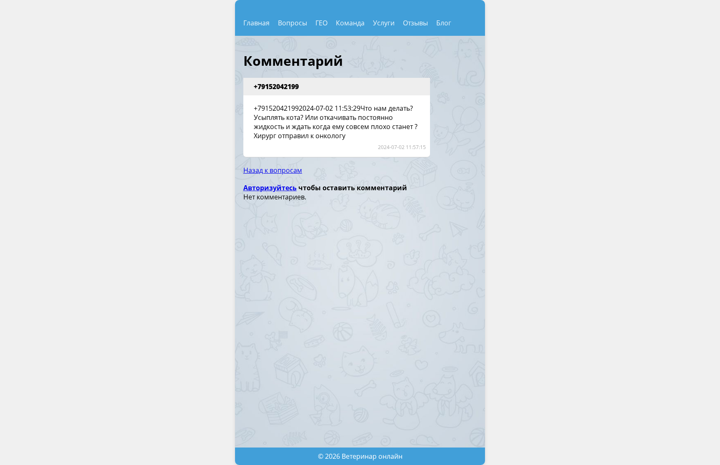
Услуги (384, 22)
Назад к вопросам (272, 170)
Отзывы (415, 22)
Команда (350, 22)
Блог (443, 22)
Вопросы (292, 22)
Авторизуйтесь (270, 187)
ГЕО (321, 22)
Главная (256, 22)
